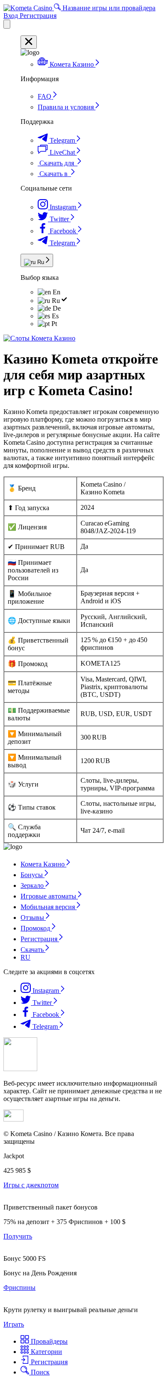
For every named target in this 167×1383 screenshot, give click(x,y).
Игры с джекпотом (31, 1185)
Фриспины (19, 1287)
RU (25, 957)
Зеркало (33, 885)
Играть (13, 1324)
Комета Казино (43, 864)
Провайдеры (48, 1341)
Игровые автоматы (49, 896)
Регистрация (38, 15)
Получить (17, 1236)
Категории (45, 1351)
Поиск (39, 1372)
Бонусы (33, 874)
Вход (11, 15)
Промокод (36, 928)
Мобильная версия (49, 906)
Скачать (33, 949)
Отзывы (33, 917)
